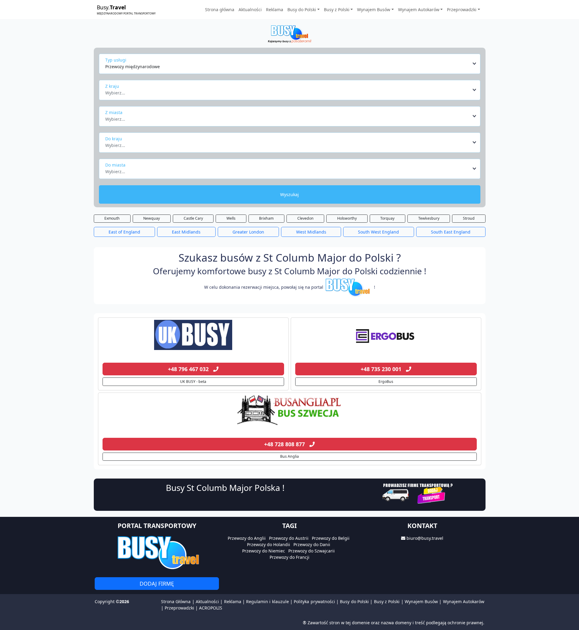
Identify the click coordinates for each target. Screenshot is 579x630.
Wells (231, 218)
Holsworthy (347, 218)
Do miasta (115, 165)
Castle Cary (193, 218)
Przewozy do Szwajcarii (311, 551)
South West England (378, 232)
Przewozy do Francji (289, 557)
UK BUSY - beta (193, 381)
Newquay (151, 218)
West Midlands (311, 232)
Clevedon (305, 218)
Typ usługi (115, 60)
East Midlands (186, 232)
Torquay (387, 218)
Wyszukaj (289, 194)
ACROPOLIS (210, 608)
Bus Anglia (289, 456)
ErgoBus (385, 381)
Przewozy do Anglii (247, 538)
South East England (450, 232)
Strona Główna (176, 601)
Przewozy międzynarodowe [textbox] (132, 66)
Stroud (469, 218)
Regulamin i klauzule (267, 601)
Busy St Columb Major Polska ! (225, 487)
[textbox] (287, 91)
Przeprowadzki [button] (461, 9)
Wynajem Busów (421, 601)
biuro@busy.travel (425, 538)
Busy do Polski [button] (301, 9)
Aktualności (250, 9)
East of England (124, 232)
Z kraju (112, 86)
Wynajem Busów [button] (373, 9)
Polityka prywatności (314, 601)
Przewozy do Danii (311, 544)
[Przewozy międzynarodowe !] (348, 287)
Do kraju (113, 139)
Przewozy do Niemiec (263, 551)
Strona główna (219, 9)
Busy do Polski (354, 601)
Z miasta (113, 112)
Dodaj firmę (157, 583)
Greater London (248, 232)
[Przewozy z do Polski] (193, 335)
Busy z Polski (387, 601)
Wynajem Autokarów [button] (418, 9)
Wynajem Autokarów (463, 601)
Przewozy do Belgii (331, 538)
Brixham (266, 218)
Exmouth (112, 218)
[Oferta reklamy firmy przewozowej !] (418, 492)
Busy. (126, 9)
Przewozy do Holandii (268, 544)
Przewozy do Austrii (288, 538)
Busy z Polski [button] (337, 9)
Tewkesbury (428, 218)
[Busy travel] (156, 552)
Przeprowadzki (179, 608)
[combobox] (291, 64)
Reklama (274, 9)
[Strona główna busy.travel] (289, 34)
